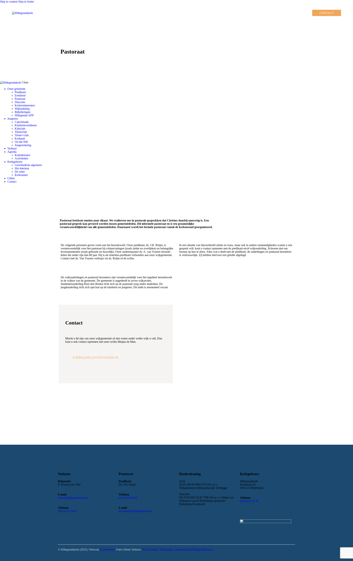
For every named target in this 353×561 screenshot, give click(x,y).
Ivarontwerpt (107, 549)
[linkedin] (10, 187)
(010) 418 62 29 (128, 497)
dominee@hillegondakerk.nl (135, 511)
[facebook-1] (2, 187)
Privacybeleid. (151, 549)
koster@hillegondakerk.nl (73, 497)
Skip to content (8, 1)
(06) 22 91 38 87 (67, 511)
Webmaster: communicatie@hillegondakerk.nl (186, 549)
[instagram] (6, 187)
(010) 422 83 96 (249, 501)
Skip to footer (26, 1)
